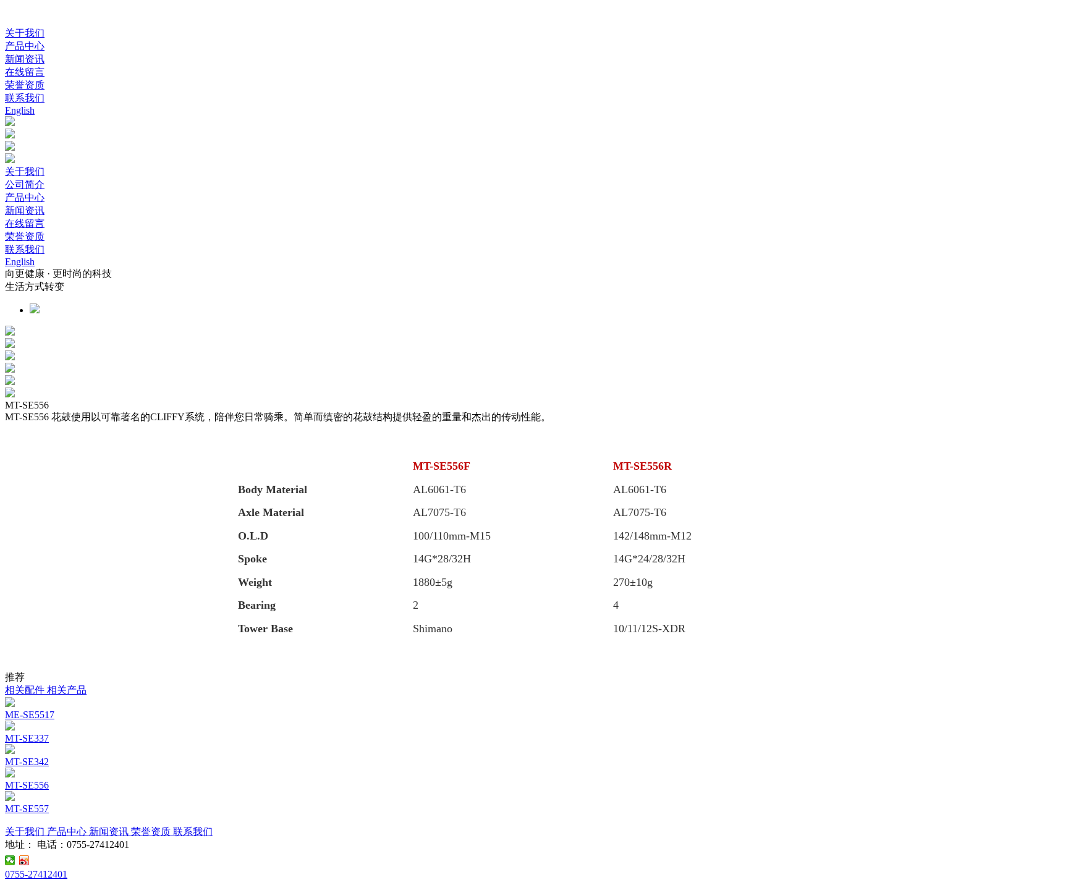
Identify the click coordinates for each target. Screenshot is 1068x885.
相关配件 (26, 690)
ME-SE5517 (29, 714)
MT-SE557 (27, 808)
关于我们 (24, 33)
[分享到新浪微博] (24, 860)
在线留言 (24, 72)
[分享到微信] (10, 860)
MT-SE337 (27, 738)
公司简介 (24, 184)
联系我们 (24, 98)
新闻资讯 (24, 59)
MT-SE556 (27, 785)
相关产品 (67, 690)
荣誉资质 (24, 85)
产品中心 (24, 46)
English (20, 110)
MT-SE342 (27, 761)
